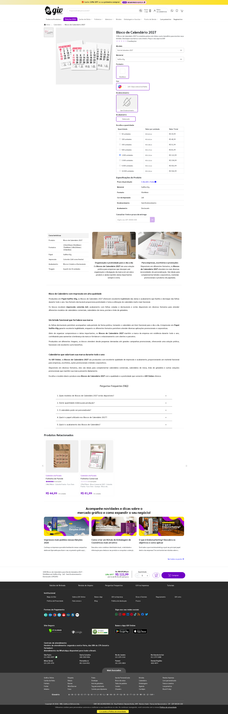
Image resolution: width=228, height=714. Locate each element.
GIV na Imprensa (142, 585)
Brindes (141, 678)
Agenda (141, 686)
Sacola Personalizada (122, 678)
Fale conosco (76, 601)
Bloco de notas (120, 681)
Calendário (143, 681)
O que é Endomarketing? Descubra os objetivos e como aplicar (157, 541)
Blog (96, 601)
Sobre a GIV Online (78, 597)
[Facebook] (142, 614)
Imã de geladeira (97, 683)
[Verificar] (55, 631)
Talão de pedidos (121, 683)
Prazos (138, 601)
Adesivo (46, 689)
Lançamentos (167, 686)
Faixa (69, 689)
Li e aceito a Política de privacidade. (112, 711)
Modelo (119, 46)
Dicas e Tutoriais (141, 597)
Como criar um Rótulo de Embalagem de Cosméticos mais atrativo (111, 541)
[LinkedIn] (128, 614)
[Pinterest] (131, 614)
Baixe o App (98, 597)
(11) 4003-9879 (49, 657)
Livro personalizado (169, 681)
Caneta (117, 686)
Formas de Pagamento (54, 609)
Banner (70, 683)
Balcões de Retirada (57, 585)
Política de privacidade (168, 707)
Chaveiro (118, 689)
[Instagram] (120, 614)
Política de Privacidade (55, 601)
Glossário (56, 694)
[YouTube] (124, 614)
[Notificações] (177, 10)
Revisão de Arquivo (85, 585)
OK (152, 220)
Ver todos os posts (175, 559)
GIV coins (178, 597)
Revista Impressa (168, 678)
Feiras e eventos (168, 683)
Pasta (93, 678)
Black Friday (167, 689)
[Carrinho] (182, 10)
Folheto (46, 683)
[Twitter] (146, 614)
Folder (46, 686)
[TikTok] (135, 614)
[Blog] (139, 614)
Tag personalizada (97, 686)
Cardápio (142, 689)
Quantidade (142, 572)
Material (119, 55)
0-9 (151, 694)
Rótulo (70, 681)
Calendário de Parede (53, 476)
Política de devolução (119, 601)
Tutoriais (170, 585)
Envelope (94, 681)
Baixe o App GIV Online (125, 625)
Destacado (126, 119)
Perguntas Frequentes (114, 585)
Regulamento (161, 597)
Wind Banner (72, 686)
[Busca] (141, 11)
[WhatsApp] (172, 10)
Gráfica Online (49, 678)
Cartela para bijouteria (99, 689)
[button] (150, 41)
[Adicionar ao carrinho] (156, 575)
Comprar (175, 575)
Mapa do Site (51, 597)
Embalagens (143, 683)
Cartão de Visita (49, 681)
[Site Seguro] (77, 631)
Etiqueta (71, 678)
